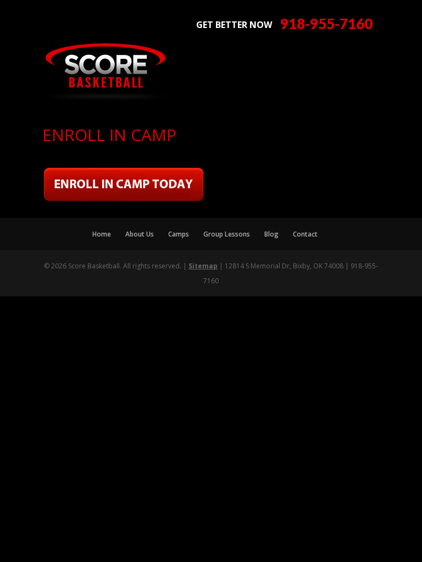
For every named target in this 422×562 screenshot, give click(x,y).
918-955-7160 (326, 24)
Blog (271, 234)
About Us (139, 234)
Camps (178, 234)
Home (101, 234)
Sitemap (203, 266)
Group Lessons (226, 234)
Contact (305, 234)
